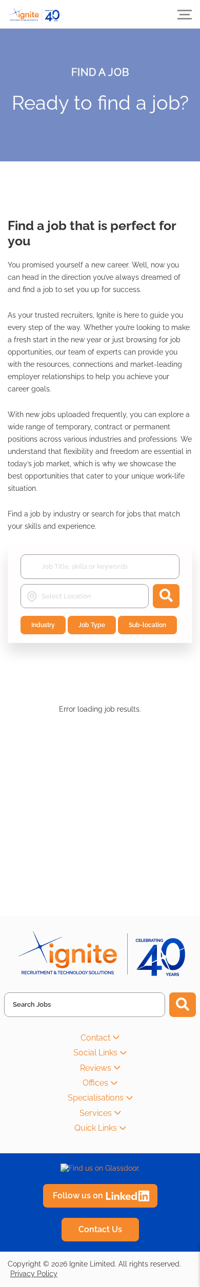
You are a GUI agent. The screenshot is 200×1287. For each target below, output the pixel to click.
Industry (43, 625)
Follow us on (78, 1195)
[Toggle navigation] (184, 14)
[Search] (182, 1004)
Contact (95, 1038)
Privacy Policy (33, 1274)
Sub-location (147, 625)
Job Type (91, 625)
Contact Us (100, 1229)
